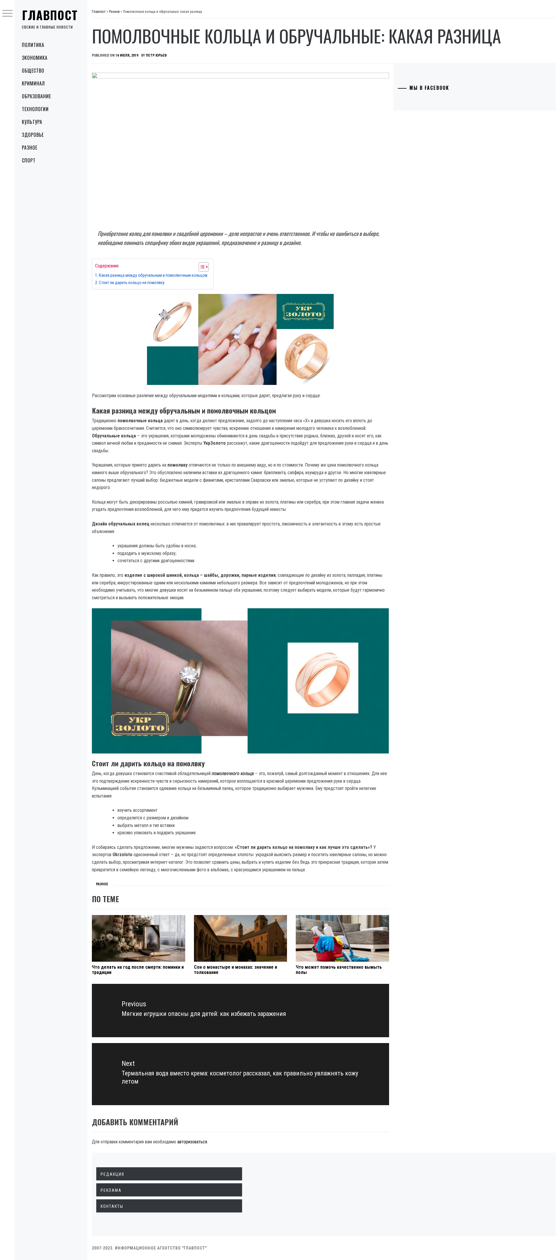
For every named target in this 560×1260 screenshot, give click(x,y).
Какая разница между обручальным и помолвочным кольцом (153, 275)
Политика (33, 44)
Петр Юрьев (156, 55)
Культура (32, 121)
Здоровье (33, 134)
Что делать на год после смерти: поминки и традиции (138, 969)
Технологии (35, 109)
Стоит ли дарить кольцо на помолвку (131, 282)
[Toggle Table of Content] (200, 267)
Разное (29, 147)
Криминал (33, 83)
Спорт (29, 160)
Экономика (35, 57)
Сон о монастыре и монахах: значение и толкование (235, 969)
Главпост (50, 15)
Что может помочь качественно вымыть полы (339, 969)
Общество (33, 70)
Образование (36, 96)
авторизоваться (192, 1142)
